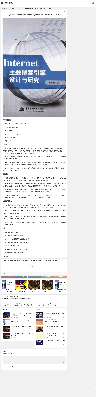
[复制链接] (39, 266)
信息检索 (34, 276)
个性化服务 (47, 276)
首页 (3, 8)
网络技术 (61, 276)
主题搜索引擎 (21, 276)
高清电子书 (7, 8)
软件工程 (20, 8)
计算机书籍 (14, 8)
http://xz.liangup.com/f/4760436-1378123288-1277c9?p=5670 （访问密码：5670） (30, 260)
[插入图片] (63, 363)
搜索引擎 (7, 276)
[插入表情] (60, 363)
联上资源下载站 (7, 3)
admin (7, 296)
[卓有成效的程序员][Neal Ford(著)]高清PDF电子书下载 (34, 291)
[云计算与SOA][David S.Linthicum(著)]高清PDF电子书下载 (7, 291)
